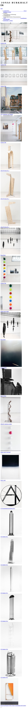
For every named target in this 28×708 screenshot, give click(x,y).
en (1, 8)
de (2, 8)
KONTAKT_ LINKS (8, 20)
